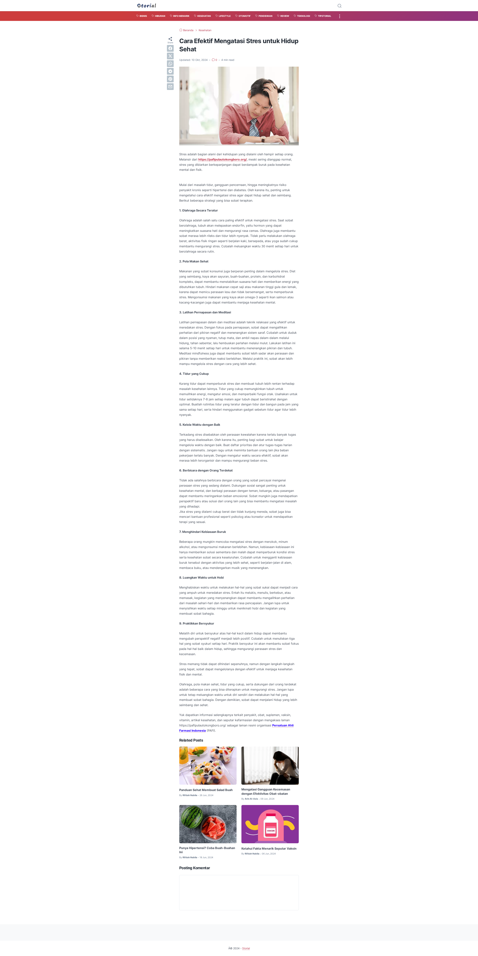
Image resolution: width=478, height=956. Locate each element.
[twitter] (170, 56)
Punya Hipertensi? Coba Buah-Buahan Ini (207, 850)
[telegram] (170, 71)
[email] (170, 86)
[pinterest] (170, 79)
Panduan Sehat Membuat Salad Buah (206, 790)
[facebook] (170, 48)
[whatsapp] (170, 63)
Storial (246, 948)
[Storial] (146, 5)
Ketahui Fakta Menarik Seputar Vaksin (269, 848)
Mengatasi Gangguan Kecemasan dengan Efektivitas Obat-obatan (265, 791)
